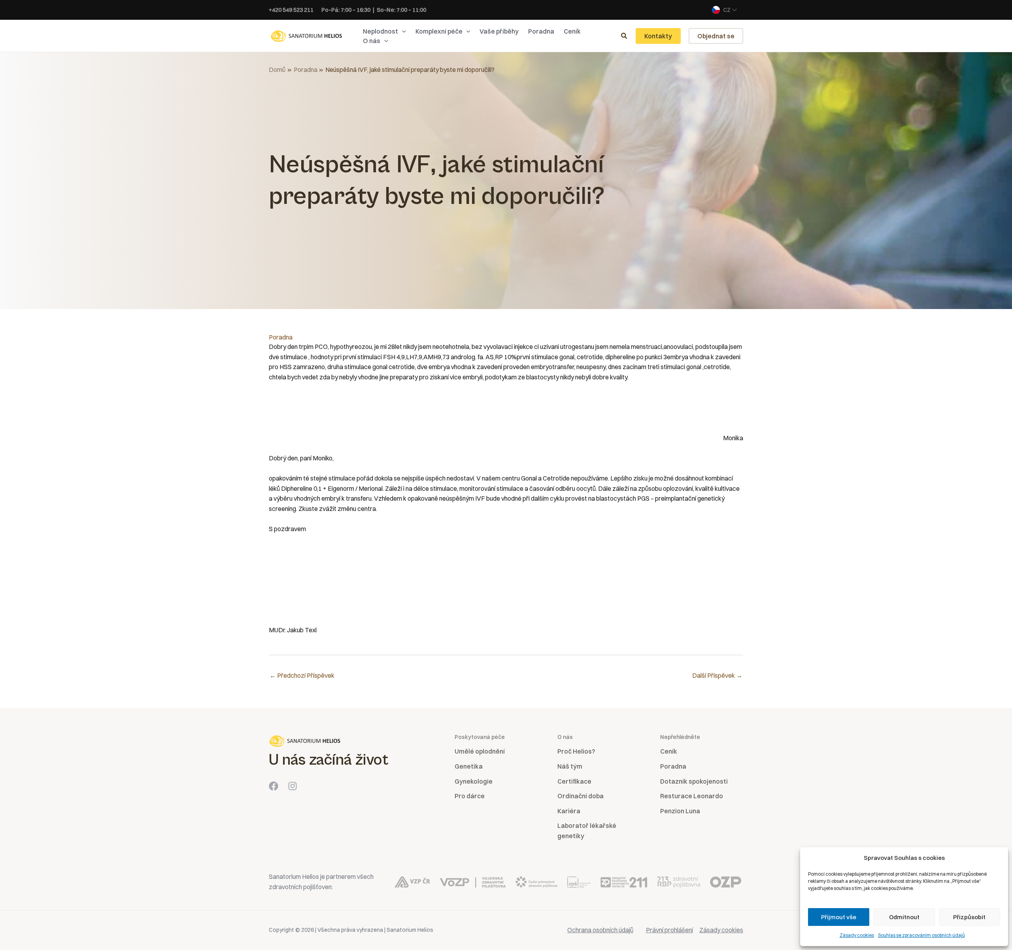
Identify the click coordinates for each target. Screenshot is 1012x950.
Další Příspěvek (717, 675)
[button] (402, 31)
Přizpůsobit (969, 917)
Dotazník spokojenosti (694, 781)
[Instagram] (292, 786)
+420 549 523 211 (291, 9)
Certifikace (574, 781)
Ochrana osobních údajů (600, 930)
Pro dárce (470, 796)
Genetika (469, 766)
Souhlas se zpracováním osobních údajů (921, 935)
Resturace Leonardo (691, 796)
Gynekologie (474, 781)
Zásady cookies (857, 935)
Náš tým (569, 766)
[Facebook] (273, 786)
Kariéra (568, 811)
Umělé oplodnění (480, 751)
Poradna (281, 337)
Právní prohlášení (669, 930)
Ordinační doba (580, 796)
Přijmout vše (838, 917)
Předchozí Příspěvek (302, 675)
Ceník (668, 751)
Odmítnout (904, 917)
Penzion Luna (680, 811)
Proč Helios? (576, 751)
